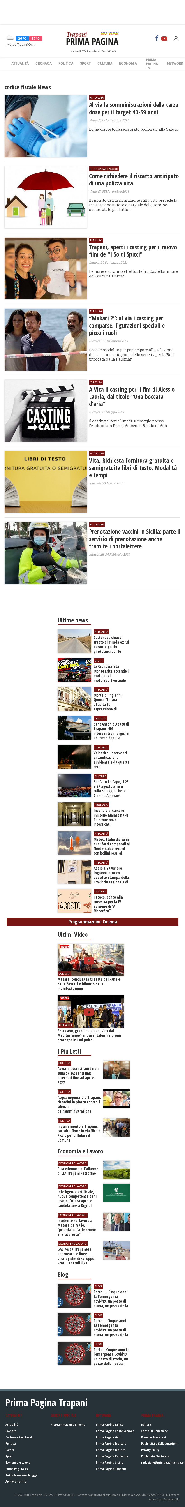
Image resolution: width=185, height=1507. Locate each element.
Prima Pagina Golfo (109, 1437)
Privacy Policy (150, 1450)
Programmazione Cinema (68, 1424)
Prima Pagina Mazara (110, 1450)
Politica (65, 63)
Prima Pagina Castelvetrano (115, 1431)
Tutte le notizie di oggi (21, 1475)
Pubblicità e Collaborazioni (159, 1443)
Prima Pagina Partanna (112, 1456)
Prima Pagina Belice (109, 1424)
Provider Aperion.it (153, 1437)
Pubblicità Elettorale (155, 1456)
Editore (146, 1424)
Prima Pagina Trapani (111, 1469)
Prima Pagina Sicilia (109, 1462)
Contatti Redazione (154, 1431)
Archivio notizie (15, 1481)
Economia (128, 63)
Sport (85, 63)
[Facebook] (157, 38)
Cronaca (43, 63)
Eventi (9, 1450)
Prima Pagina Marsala (111, 1443)
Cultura (104, 63)
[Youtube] (164, 38)
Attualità (20, 63)
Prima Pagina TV (16, 1469)
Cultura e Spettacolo (19, 1437)
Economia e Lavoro (17, 1462)
